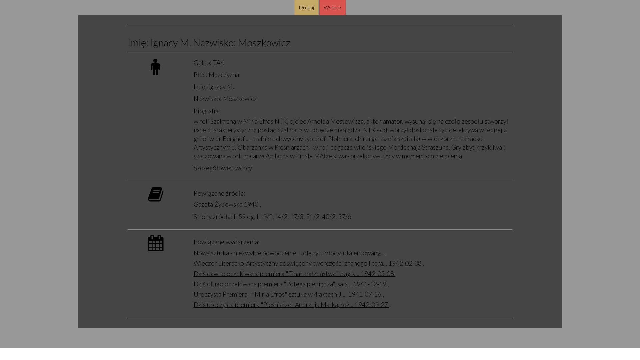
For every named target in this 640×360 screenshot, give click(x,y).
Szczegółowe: (213, 168)
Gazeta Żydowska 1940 (227, 204)
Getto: (203, 62)
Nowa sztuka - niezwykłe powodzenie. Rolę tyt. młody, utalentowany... (289, 253)
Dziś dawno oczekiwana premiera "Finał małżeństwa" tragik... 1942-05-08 (294, 273)
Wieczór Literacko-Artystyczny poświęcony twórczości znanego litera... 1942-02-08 (308, 263)
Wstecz (332, 7)
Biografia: (207, 111)
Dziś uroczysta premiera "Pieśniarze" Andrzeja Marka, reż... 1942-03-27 (291, 304)
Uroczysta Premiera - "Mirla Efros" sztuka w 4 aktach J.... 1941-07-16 (288, 294)
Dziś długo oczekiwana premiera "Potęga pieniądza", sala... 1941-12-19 (291, 284)
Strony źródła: (213, 216)
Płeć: (200, 74)
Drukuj (306, 7)
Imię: (200, 86)
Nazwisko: (208, 98)
